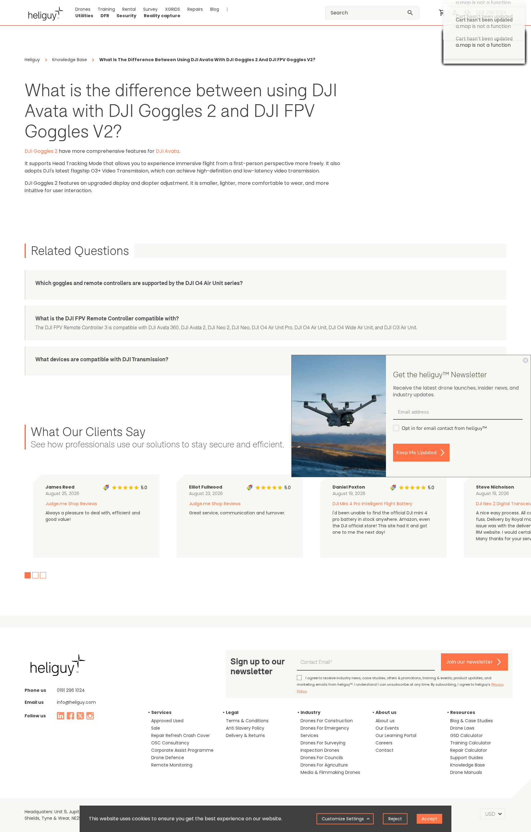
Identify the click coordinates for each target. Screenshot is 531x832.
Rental (129, 9)
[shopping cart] (442, 12)
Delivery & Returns (245, 735)
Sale (155, 728)
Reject (395, 819)
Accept (429, 819)
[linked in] (60, 715)
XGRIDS (172, 9)
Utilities (84, 16)
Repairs (195, 9)
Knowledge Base (467, 765)
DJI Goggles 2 (41, 151)
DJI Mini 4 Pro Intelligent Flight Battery (372, 504)
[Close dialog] (525, 360)
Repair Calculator (468, 750)
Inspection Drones (320, 750)
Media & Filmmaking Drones (330, 772)
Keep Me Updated (416, 452)
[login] (455, 12)
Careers (384, 743)
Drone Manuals (466, 772)
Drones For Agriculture (324, 765)
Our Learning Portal (396, 735)
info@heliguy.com (76, 702)
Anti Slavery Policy (245, 728)
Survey (150, 9)
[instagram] (90, 715)
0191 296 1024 (491, 12)
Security (126, 16)
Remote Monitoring (171, 765)
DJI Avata (167, 151)
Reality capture (162, 16)
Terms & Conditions (247, 721)
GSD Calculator (466, 735)
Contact (385, 750)
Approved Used (167, 721)
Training (106, 9)
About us (385, 721)
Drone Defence (167, 758)
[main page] (44, 12)
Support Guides (466, 758)
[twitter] (80, 715)
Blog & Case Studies (471, 721)
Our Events (387, 728)
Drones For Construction (327, 721)
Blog (214, 9)
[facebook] (70, 715)
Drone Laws (462, 728)
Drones (82, 9)
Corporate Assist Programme (182, 750)
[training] (467, 12)
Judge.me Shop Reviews (71, 504)
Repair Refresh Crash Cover (180, 735)
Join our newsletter (469, 661)
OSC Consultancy (170, 743)
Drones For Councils (322, 758)
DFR (104, 16)
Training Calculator (470, 743)
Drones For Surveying (323, 743)
